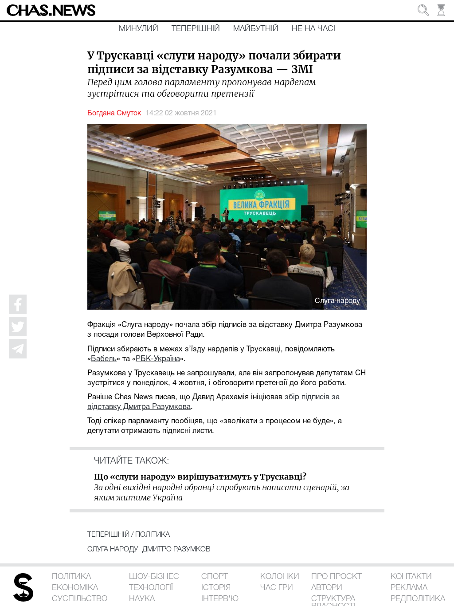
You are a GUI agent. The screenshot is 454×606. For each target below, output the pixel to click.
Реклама (409, 587)
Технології (151, 587)
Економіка (75, 587)
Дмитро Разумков (176, 550)
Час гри (276, 587)
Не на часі (313, 28)
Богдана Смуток (114, 113)
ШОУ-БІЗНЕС (154, 576)
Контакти (411, 576)
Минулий (138, 28)
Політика (152, 535)
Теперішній (196, 28)
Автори (326, 587)
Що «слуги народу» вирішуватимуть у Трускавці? (200, 477)
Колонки (279, 576)
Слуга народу (112, 550)
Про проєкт (336, 576)
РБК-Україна (158, 359)
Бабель (104, 359)
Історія (216, 587)
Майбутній (255, 28)
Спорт (214, 576)
